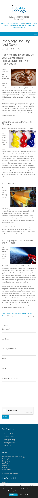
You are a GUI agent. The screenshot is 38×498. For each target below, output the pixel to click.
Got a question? (19, 19)
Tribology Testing (9, 440)
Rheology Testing (9, 434)
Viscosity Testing (9, 437)
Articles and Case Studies (18, 25)
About (3, 23)
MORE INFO (23, 494)
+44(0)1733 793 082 (22, 17)
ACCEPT (13, 494)
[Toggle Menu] (35, 34)
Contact (22, 27)
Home (3, 313)
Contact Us (7, 445)
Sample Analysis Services (15, 23)
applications (10, 313)
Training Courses (9, 443)
